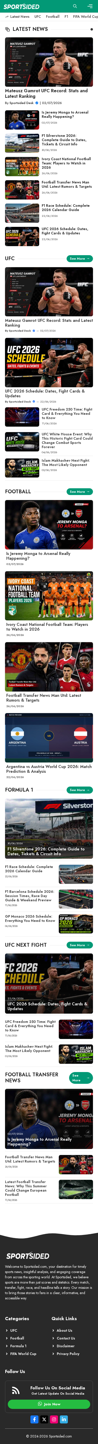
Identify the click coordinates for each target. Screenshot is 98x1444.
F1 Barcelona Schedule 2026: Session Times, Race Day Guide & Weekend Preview (29, 896)
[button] (75, 6)
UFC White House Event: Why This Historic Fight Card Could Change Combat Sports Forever (67, 440)
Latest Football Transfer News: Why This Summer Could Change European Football (26, 1188)
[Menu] (90, 6)
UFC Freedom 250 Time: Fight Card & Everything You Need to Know (67, 413)
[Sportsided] (21, 6)
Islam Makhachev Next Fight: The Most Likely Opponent (66, 462)
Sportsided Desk (21, 103)
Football (53, 16)
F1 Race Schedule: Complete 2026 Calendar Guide (66, 207)
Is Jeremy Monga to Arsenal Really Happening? (65, 114)
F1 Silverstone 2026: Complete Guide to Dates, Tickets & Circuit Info (64, 140)
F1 (66, 16)
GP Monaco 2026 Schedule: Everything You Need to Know (30, 918)
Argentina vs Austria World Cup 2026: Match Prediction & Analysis (49, 769)
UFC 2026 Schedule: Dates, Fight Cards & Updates (65, 231)
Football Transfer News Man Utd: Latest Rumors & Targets (67, 184)
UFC (37, 16)
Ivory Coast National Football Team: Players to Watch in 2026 (66, 163)
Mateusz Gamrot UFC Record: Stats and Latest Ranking (46, 93)
